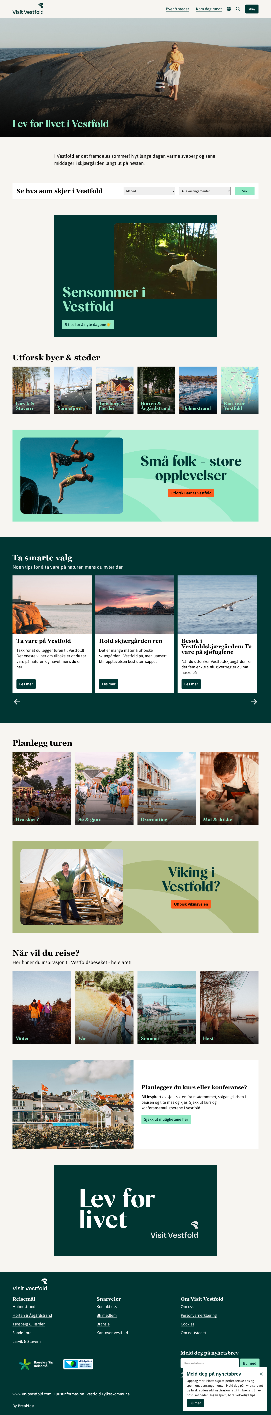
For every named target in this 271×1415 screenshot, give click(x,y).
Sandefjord (22, 1332)
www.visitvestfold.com (31, 1394)
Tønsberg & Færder (28, 1324)
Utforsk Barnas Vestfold (191, 493)
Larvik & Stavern (26, 1341)
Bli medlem (107, 1315)
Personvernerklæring (199, 1315)
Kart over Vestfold (112, 1332)
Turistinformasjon (69, 1394)
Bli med (249, 1363)
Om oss (187, 1306)
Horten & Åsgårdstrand (32, 1315)
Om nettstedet (193, 1332)
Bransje (103, 1324)
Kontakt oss (107, 1306)
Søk (244, 191)
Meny (252, 9)
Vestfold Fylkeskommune (108, 1394)
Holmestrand (23, 1306)
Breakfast (26, 1406)
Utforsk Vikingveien (191, 904)
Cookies (187, 1324)
